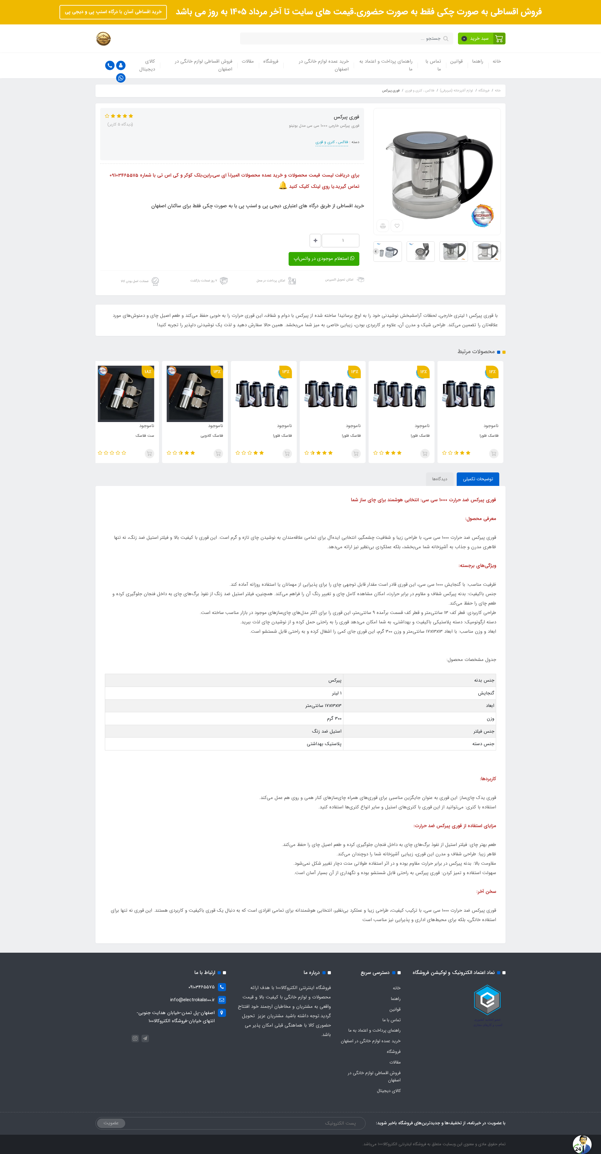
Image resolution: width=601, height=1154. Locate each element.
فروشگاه (270, 61)
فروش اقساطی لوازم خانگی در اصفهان (203, 65)
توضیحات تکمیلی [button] (478, 479)
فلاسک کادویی (214, 436)
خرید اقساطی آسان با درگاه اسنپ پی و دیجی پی (113, 12)
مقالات (248, 61)
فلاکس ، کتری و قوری (332, 142)
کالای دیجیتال (147, 65)
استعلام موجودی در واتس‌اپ (322, 258)
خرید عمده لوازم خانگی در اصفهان (324, 65)
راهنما (477, 61)
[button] (482, 38)
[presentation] (498, 251)
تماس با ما (433, 65)
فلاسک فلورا (491, 436)
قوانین (456, 61)
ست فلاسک (147, 436)
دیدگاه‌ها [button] (439, 479)
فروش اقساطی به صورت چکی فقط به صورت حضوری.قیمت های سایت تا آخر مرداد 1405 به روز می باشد (357, 12)
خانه (497, 61)
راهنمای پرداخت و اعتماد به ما (386, 65)
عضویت (111, 1123)
